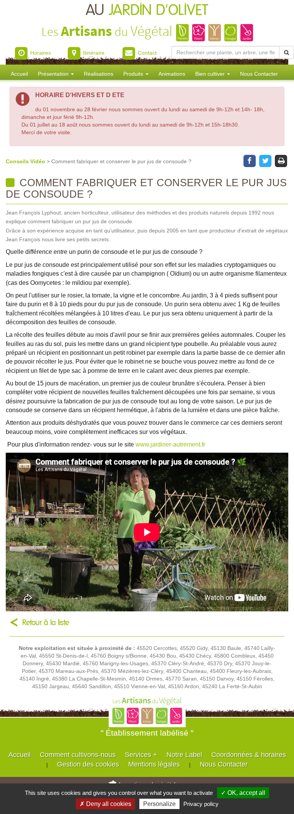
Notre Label (184, 755)
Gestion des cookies (88, 764)
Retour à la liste (45, 623)
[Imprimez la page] (281, 160)
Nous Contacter (259, 74)
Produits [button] (134, 74)
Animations (171, 74)
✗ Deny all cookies (105, 804)
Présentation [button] (54, 74)
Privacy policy (201, 804)
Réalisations (98, 74)
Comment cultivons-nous (78, 755)
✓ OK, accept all (243, 793)
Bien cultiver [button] (210, 74)
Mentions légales (154, 764)
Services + (141, 755)
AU (147, 10)
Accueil (19, 74)
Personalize (159, 804)
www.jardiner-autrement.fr (170, 444)
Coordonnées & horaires (248, 755)
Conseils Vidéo (26, 161)
